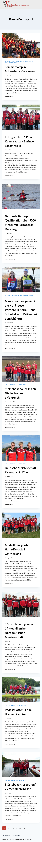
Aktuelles (8, 61)
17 (20, 828)
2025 (6, 384)
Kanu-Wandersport (11, 62)
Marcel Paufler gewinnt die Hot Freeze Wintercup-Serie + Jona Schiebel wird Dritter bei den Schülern (21, 309)
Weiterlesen (10, 96)
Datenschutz (16, 835)
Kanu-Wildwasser (10, 297)
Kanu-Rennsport (28, 61)
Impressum (6, 835)
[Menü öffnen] (40, 4)
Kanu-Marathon (17, 61)
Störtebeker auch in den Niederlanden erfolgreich (20, 393)
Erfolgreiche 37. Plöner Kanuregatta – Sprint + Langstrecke (20, 141)
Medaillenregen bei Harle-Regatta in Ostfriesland (17, 549)
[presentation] (21, 45)
